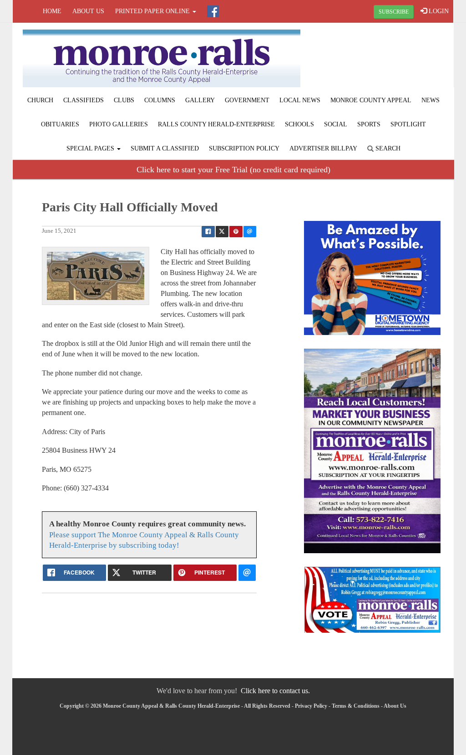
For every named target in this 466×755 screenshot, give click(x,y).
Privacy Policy (311, 706)
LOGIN (438, 11)
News (430, 100)
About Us (88, 11)
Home (52, 11)
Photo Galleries (118, 124)
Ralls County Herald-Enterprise (216, 124)
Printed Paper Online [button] (153, 11)
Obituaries (60, 124)
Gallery (200, 100)
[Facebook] (213, 11)
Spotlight (408, 124)
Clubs (124, 100)
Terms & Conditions (356, 706)
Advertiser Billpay (323, 148)
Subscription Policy (244, 148)
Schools (299, 124)
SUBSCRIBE (394, 12)
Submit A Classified (165, 148)
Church (40, 100)
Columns (159, 100)
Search (387, 148)
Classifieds (83, 100)
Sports (368, 124)
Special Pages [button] (91, 148)
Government (247, 100)
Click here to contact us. (275, 691)
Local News (299, 100)
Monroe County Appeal (370, 100)
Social (335, 124)
